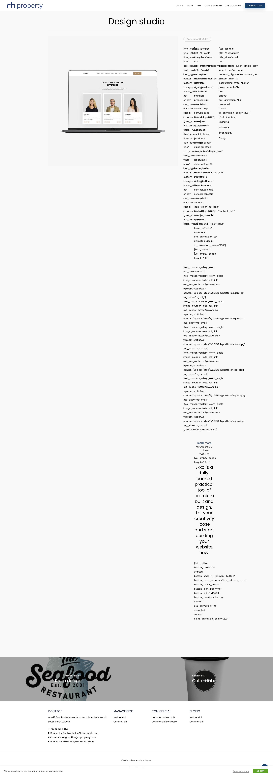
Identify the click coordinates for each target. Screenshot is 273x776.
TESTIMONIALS (233, 6)
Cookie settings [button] (241, 771)
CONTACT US (255, 6)
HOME (180, 6)
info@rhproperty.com (82, 741)
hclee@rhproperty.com (85, 733)
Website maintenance (130, 760)
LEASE (190, 6)
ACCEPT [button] (260, 771)
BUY (199, 6)
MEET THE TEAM (213, 6)
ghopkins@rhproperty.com (80, 737)
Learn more (204, 443)
